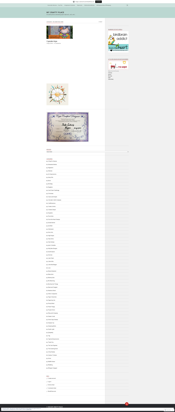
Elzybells (50, 213)
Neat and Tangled (52, 287)
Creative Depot (52, 209)
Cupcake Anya (51, 41)
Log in (49, 381)
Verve (49, 358)
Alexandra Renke (52, 164)
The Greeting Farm (53, 348)
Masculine (50, 274)
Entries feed (51, 385)
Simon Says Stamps (53, 319)
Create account (52, 378)
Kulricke (50, 255)
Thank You (51, 342)
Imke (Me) (110, 79)
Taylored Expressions (53, 339)
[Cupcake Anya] (59, 32)
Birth (49, 180)
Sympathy (50, 332)
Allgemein (50, 167)
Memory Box (51, 277)
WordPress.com (52, 391)
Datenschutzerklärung (89, 5)
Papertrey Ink (51, 300)
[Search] (127, 5)
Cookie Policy (28, 409)
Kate (109, 77)
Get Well (50, 226)
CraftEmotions (51, 203)
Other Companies (52, 293)
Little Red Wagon (52, 264)
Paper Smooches (52, 297)
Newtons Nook (52, 290)
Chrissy (110, 72)
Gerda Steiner (51, 222)
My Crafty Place (55, 12)
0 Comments (57, 43)
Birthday (50, 184)
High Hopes (51, 235)
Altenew (50, 171)
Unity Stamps (51, 352)
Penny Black (51, 303)
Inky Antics (51, 239)
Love (49, 268)
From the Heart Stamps (54, 219)
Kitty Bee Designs (52, 248)
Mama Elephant (52, 271)
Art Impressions (52, 174)
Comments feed (52, 388)
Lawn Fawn (51, 258)
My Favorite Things (53, 284)
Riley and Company (53, 313)
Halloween (51, 229)
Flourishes (50, 216)
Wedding (50, 365)
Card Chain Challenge (53, 190)
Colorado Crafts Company (54, 200)
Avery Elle (50, 177)
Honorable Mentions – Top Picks (55, 5)
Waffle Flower (51, 361)
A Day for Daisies (52, 161)
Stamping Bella (52, 326)
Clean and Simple (52, 197)
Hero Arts (50, 232)
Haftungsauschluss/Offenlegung (103, 5)
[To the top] (127, 404)
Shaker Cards (51, 316)
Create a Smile (52, 206)
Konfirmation (51, 251)
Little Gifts (51, 261)
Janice (109, 74)
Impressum (79, 5)
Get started (98, 1)
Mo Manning (51, 281)
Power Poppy (51, 306)
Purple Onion (51, 310)
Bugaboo (50, 187)
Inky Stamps (51, 242)
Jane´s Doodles (52, 245)
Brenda (110, 76)
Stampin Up (51, 323)
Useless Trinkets (52, 355)
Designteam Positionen (69, 5)
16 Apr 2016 (49, 43)
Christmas (50, 193)
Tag (49, 335)
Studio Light (51, 329)
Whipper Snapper (52, 368)
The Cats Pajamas (52, 345)
